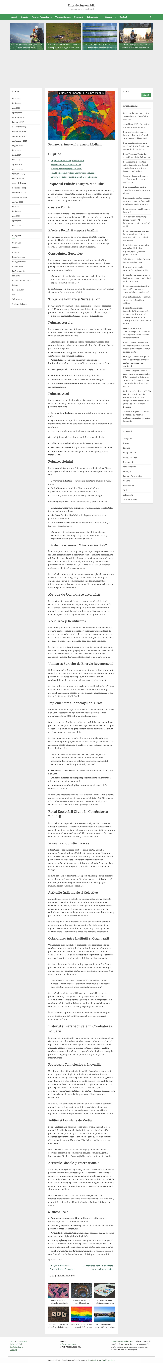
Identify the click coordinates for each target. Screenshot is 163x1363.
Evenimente (17, 266)
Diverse (108, 17)
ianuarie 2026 (18, 122)
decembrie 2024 (19, 183)
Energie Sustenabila (81, 5)
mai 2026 (16, 108)
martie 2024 (17, 225)
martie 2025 (17, 169)
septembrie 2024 (19, 197)
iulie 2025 (16, 150)
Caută (126, 91)
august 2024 (17, 202)
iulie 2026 (16, 99)
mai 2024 (16, 216)
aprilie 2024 (17, 221)
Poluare (15, 285)
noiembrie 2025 (19, 131)
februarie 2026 (18, 117)
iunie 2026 (16, 103)
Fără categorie (18, 271)
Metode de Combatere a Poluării (66, 169)
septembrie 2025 (19, 141)
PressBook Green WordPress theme (101, 1360)
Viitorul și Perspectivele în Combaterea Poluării (74, 177)
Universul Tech (16, 1344)
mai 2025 (16, 160)
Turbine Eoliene (63, 17)
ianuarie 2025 (18, 178)
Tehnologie (92, 17)
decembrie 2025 (19, 127)
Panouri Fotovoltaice (42, 17)
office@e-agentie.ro (68, 1344)
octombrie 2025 (19, 136)
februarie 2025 (18, 174)
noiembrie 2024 (19, 188)
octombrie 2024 (19, 193)
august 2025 (17, 146)
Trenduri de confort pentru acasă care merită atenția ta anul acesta (135, 179)
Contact (123, 17)
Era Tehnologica (16, 1347)
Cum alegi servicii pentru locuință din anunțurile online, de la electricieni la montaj (137, 135)
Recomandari (56, 1260)
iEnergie (13, 1350)
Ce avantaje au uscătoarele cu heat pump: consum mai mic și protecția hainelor (137, 278)
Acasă (14, 17)
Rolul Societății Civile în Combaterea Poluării (72, 173)
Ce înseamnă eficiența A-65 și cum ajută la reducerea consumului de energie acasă (136, 289)
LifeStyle (16, 276)
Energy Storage (19, 262)
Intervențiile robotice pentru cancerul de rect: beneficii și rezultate (136, 116)
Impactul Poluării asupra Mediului (67, 161)
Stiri (14, 294)
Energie (24, 17)
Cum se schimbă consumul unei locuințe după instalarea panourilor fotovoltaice (136, 146)
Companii (78, 17)
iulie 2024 (16, 207)
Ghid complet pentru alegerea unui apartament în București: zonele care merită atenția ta (136, 201)
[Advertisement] (81, 68)
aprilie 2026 (17, 113)
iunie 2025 (16, 155)
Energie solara (18, 257)
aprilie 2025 (17, 164)
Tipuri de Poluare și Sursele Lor (66, 165)
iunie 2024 (16, 211)
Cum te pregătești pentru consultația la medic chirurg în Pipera (136, 190)
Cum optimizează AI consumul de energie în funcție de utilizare (136, 300)
